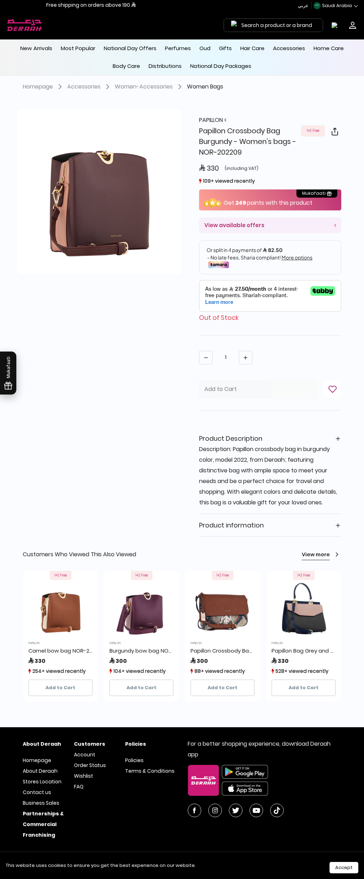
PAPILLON (211, 120)
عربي (304, 5)
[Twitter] (235, 810)
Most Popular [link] (78, 48)
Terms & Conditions (150, 771)
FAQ (79, 786)
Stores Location (42, 781)
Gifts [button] (225, 48)
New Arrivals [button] (36, 48)
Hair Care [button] (252, 48)
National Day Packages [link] (220, 66)
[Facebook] (194, 810)
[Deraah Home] (25, 25)
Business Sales (41, 802)
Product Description (230, 438)
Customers (89, 743)
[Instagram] (215, 810)
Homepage (38, 86)
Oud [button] (204, 48)
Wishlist (83, 775)
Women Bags (205, 86)
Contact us (37, 792)
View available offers (234, 225)
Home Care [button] (329, 48)
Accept (344, 867)
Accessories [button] (289, 48)
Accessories (84, 86)
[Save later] (332, 389)
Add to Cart (60, 687)
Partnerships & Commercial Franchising (43, 824)
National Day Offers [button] (130, 48)
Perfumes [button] (178, 48)
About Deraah (40, 771)
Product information (231, 525)
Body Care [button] (126, 66)
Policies (134, 760)
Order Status (90, 765)
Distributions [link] (165, 66)
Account (84, 754)
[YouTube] (256, 810)
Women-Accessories (144, 86)
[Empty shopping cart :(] (336, 25)
